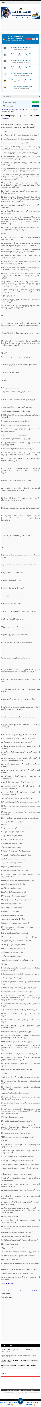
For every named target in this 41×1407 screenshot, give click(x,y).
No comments (5, 118)
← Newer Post (5, 1290)
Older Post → (35, 1290)
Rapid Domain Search (23, 1393)
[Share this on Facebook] (7, 1284)
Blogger (31, 1390)
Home (3, 109)
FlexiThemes (10, 1392)
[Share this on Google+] (11, 1284)
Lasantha (27, 1392)
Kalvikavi (19, 1390)
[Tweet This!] (9, 1284)
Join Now (35, 102)
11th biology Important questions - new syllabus (20, 115)
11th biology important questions (15, 109)
